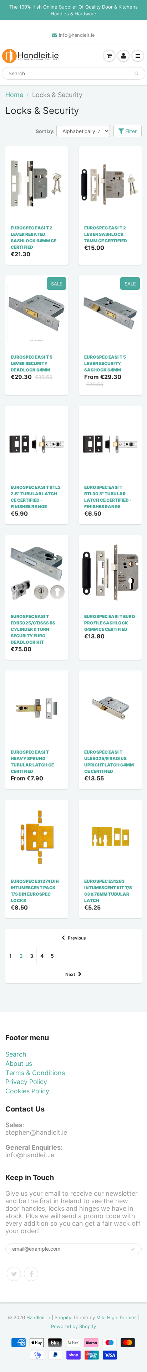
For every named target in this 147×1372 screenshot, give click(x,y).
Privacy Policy (26, 1081)
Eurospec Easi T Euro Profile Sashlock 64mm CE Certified (109, 623)
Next (70, 974)
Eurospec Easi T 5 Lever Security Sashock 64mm (105, 363)
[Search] (136, 73)
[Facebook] (31, 1274)
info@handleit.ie (77, 35)
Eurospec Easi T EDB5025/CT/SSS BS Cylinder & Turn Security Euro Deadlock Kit (33, 629)
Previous (77, 938)
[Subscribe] (132, 1249)
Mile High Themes (116, 1317)
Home (14, 94)
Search (15, 1054)
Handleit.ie (39, 1317)
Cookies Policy (27, 1091)
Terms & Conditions (35, 1073)
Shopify (63, 1317)
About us (18, 1063)
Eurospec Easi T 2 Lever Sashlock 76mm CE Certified (105, 234)
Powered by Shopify (73, 1326)
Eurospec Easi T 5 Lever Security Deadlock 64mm (31, 363)
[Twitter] (14, 1274)
